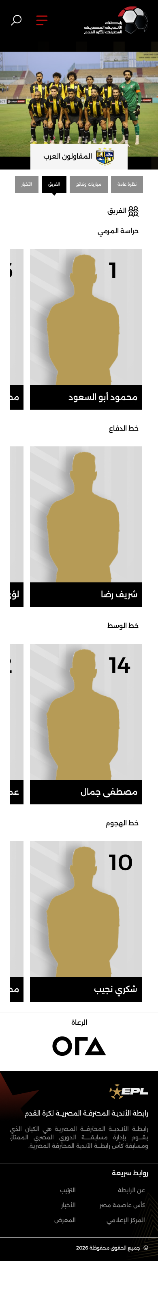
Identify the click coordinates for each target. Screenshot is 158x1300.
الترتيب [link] (68, 1190)
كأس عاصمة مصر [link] (122, 1205)
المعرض (65, 1220)
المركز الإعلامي (126, 1220)
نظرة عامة (127, 184)
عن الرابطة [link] (131, 1190)
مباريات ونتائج (88, 184)
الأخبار (26, 184)
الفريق (54, 184)
